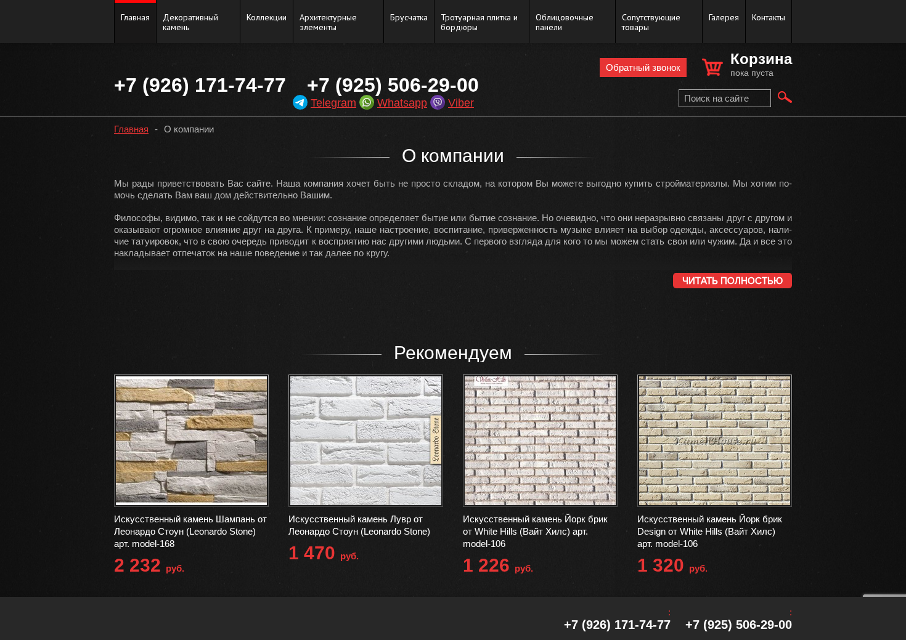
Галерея (724, 17)
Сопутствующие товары (651, 22)
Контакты (768, 17)
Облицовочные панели (565, 22)
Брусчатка (409, 17)
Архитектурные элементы (328, 22)
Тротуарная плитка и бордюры (479, 22)
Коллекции (267, 17)
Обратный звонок (643, 67)
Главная (135, 17)
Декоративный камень (190, 22)
